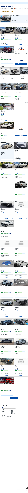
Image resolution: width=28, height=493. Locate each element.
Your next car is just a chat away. (14, 2)
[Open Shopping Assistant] (27, 488)
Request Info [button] (17, 21)
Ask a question (21, 135)
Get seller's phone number (7, 393)
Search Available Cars (21, 63)
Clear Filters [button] (20, 8)
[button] (24, 1)
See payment (2, 38)
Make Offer (6, 120)
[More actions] (12, 44)
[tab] (2, 407)
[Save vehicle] (9, 15)
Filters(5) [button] (12, 8)
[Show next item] (12, 145)
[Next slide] (26, 74)
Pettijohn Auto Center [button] (13, 20)
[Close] (24, 486)
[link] (9, 39)
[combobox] (4, 8)
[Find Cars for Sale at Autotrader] (3, 1)
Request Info (6, 44)
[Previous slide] (1, 74)
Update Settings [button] (24, 61)
